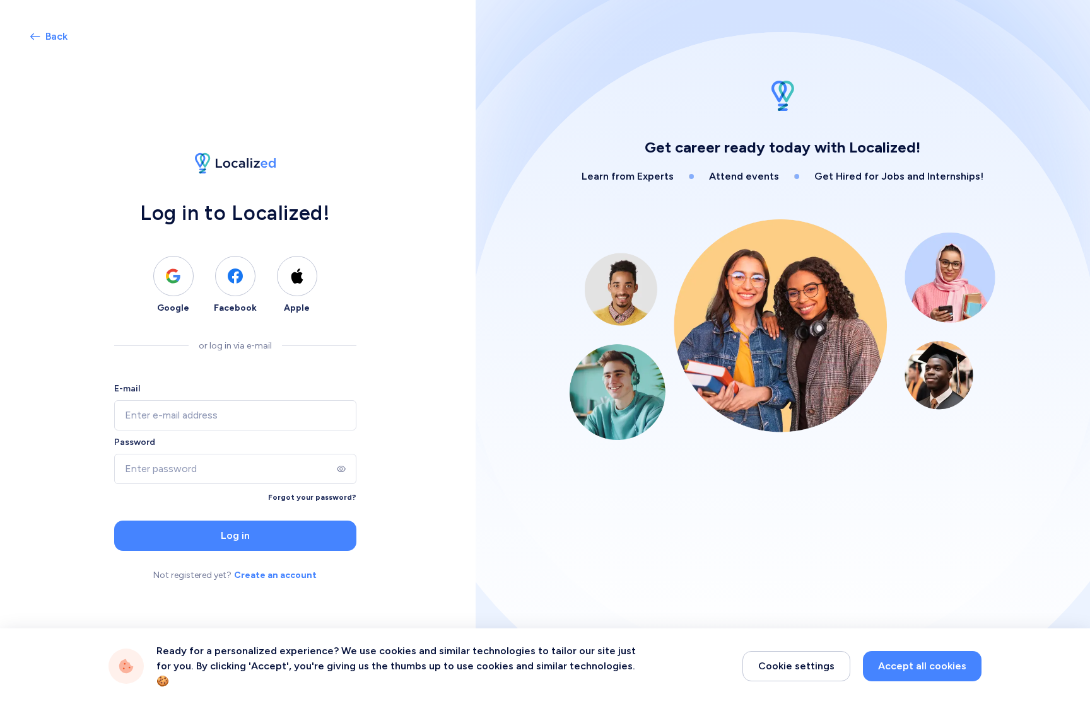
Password (134, 442)
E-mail (127, 388)
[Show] (341, 469)
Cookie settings (796, 666)
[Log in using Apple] (297, 276)
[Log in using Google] (173, 276)
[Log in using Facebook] (235, 276)
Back (56, 36)
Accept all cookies (922, 666)
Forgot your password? (312, 497)
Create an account (275, 575)
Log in (235, 535)
